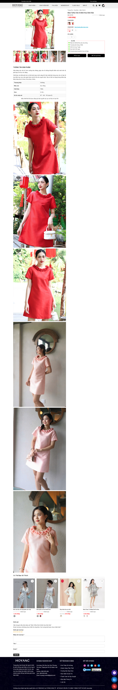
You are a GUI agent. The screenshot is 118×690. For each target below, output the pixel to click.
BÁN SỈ (85, 5)
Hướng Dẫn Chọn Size (67, 671)
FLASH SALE (76, 5)
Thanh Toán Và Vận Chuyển (68, 676)
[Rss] (84, 665)
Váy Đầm (76, 10)
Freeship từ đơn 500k (26, 1)
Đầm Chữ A (82, 10)
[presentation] (27, 30)
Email (15, 649)
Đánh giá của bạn (18, 630)
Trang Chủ (70, 10)
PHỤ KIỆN (55, 5)
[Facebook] (88, 665)
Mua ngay (77, 55)
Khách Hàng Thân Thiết (67, 668)
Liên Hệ (63, 682)
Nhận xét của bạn (18, 635)
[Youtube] (95, 665)
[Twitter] (92, 665)
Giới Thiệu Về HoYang (67, 665)
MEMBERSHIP (65, 5)
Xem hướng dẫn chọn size (81, 27)
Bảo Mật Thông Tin (66, 679)
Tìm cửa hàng (93, 1)
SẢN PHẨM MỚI (44, 5)
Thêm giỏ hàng (97, 55)
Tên (14, 643)
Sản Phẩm (32, 5)
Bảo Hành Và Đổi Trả (66, 674)
